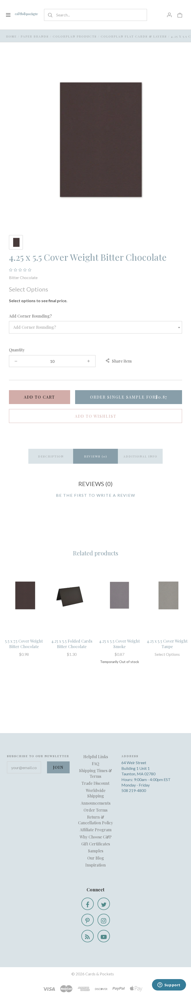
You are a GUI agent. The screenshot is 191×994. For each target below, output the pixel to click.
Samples (95, 850)
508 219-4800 (133, 790)
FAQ (95, 763)
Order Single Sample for (128, 397)
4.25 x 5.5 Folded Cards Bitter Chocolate (71, 643)
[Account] (169, 14)
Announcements (95, 803)
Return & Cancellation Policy (95, 819)
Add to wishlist (95, 416)
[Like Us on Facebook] (87, 904)
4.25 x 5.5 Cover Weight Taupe (167, 643)
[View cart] (180, 14)
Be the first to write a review (95, 495)
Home (11, 36)
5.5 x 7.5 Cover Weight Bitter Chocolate (24, 643)
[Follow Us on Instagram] (103, 920)
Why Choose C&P (96, 836)
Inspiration (95, 865)
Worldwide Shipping (95, 793)
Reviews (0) (95, 456)
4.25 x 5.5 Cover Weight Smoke (119, 643)
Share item (122, 361)
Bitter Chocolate (23, 277)
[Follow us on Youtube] (103, 936)
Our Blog (95, 858)
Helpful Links (95, 756)
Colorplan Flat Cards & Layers (134, 36)
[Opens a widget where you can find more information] (169, 985)
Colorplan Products (75, 36)
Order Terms (95, 810)
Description (51, 456)
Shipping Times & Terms (95, 773)
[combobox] (95, 327)
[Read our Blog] (87, 936)
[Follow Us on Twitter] (103, 904)
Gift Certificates (95, 843)
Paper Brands (35, 36)
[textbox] (95, 327)
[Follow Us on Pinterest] (87, 920)
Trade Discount (95, 783)
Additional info (140, 456)
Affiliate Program (95, 829)
